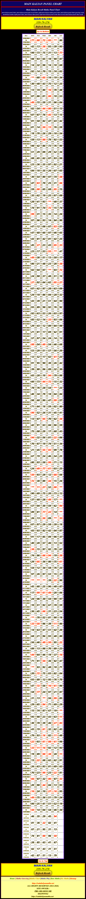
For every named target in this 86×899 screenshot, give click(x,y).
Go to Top (43, 861)
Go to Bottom (43, 32)
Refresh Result (43, 26)
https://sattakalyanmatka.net (43, 883)
